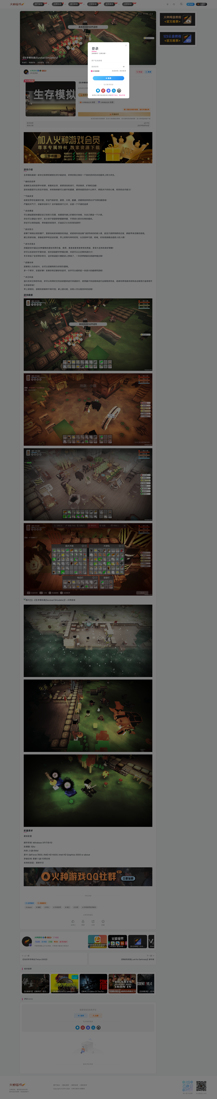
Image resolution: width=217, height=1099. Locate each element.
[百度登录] (108, 90)
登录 (109, 78)
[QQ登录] (98, 90)
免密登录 (123, 71)
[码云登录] (103, 90)
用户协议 (115, 95)
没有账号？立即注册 (98, 53)
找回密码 (115, 71)
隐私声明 (122, 95)
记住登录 (96, 71)
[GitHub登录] (119, 90)
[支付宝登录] (114, 90)
